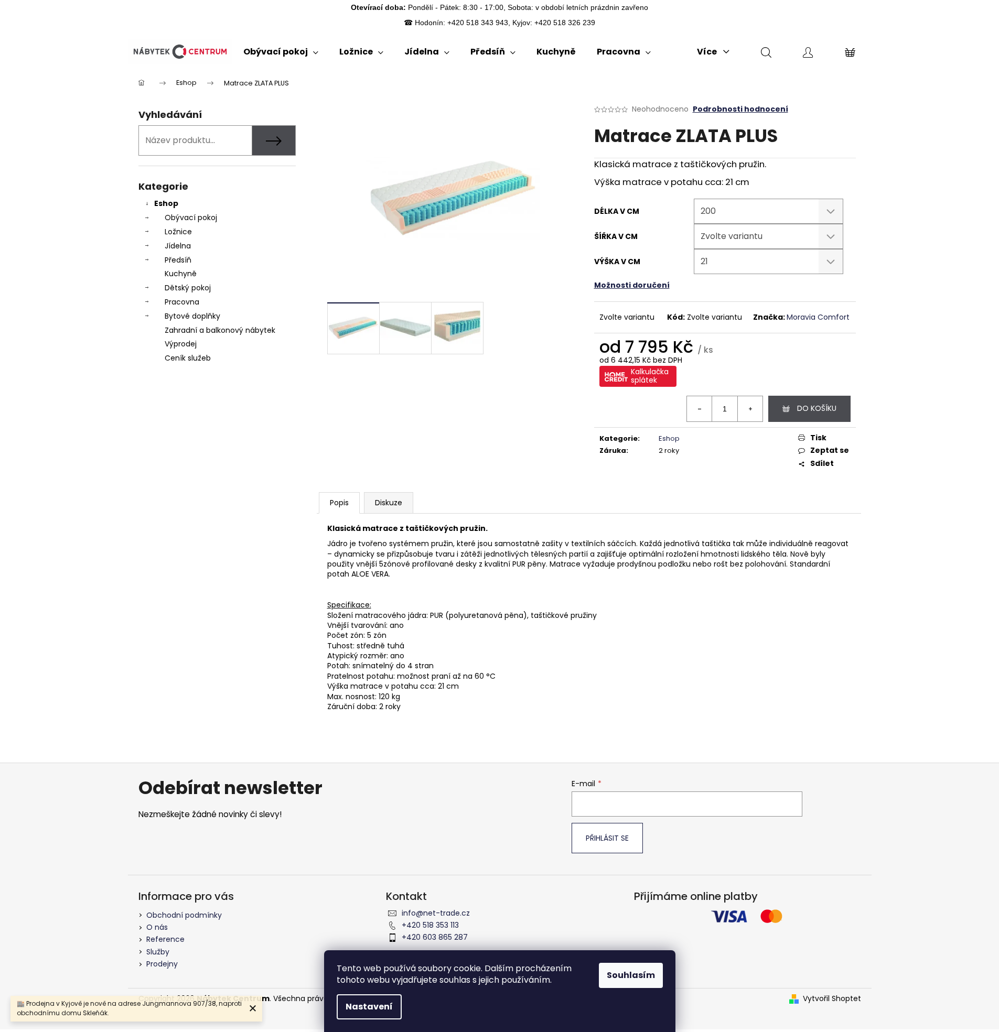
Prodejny (162, 964)
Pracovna (182, 302)
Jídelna (178, 246)
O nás (157, 927)
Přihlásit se (607, 838)
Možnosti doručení (632, 285)
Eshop (166, 203)
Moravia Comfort (818, 317)
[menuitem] (281, 52)
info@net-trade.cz (436, 913)
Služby (157, 952)
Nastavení (369, 1007)
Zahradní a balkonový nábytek (220, 330)
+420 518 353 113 (430, 925)
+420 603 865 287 (435, 937)
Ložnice (178, 231)
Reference (165, 939)
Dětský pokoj (188, 288)
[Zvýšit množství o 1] (749, 408)
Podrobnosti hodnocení (740, 109)
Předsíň (178, 260)
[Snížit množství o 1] (699, 408)
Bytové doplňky (192, 316)
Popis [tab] (339, 502)
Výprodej (181, 344)
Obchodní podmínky (184, 915)
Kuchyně (181, 273)
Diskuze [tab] (388, 502)
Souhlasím (631, 975)
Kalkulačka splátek (650, 375)
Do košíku (816, 408)
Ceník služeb (188, 358)
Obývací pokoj (191, 217)
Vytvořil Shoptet (832, 999)
